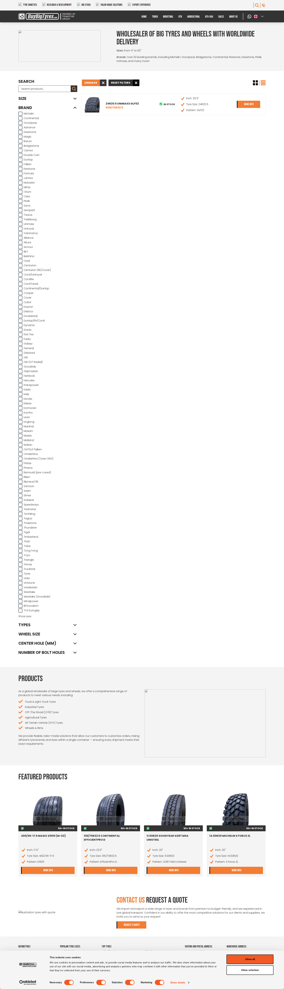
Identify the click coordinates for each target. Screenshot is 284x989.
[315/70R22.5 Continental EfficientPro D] (110, 809)
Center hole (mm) (37, 643)
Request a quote (132, 925)
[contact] (264, 5)
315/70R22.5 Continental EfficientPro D (102, 838)
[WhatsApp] (249, 16)
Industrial (168, 16)
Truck (155, 16)
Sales (221, 16)
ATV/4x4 (209, 16)
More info (252, 104)
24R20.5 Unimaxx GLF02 (122, 105)
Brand (25, 107)
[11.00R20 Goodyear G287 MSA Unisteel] (173, 809)
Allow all (250, 959)
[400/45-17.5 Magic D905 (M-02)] (47, 809)
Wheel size (29, 634)
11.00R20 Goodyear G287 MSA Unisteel (167, 838)
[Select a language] (259, 16)
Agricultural (193, 16)
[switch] (101, 982)
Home (144, 16)
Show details (177, 982)
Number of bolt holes (41, 652)
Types (24, 625)
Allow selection (250, 970)
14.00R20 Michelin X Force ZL (229, 836)
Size (22, 98)
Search (26, 81)
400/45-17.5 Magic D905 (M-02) (43, 836)
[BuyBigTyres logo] (49, 16)
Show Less (24, 616)
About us (233, 16)
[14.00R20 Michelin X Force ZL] (236, 809)
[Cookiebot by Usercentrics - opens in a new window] (27, 982)
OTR (180, 16)
